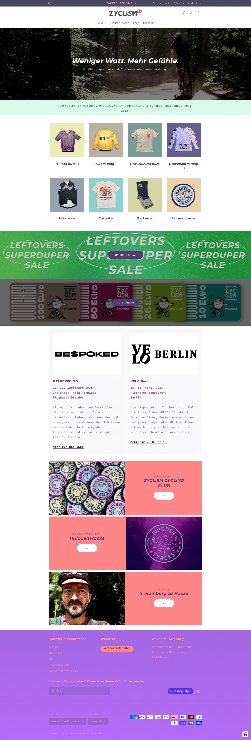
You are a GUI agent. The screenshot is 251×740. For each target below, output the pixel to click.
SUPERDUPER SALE (125, 255)
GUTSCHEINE (125, 302)
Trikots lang (104, 164)
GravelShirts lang (183, 164)
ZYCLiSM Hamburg (69, 733)
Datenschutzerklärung (63, 671)
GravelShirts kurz (144, 164)
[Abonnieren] (106, 691)
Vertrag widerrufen (117, 648)
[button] (101, 23)
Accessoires (181, 218)
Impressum (55, 653)
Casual (104, 218)
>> (164, 495)
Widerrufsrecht (59, 665)
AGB (51, 659)
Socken (143, 218)
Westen (65, 218)
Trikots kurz (65, 164)
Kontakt (54, 647)
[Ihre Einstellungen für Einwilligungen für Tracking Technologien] (245, 734)
